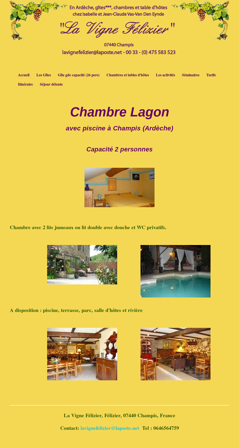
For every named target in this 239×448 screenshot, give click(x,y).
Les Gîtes (43, 74)
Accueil (23, 74)
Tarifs (211, 74)
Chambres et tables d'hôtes (127, 74)
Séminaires (190, 74)
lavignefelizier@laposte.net (110, 428)
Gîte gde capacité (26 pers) (78, 74)
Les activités (165, 74)
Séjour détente (51, 84)
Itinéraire (25, 84)
